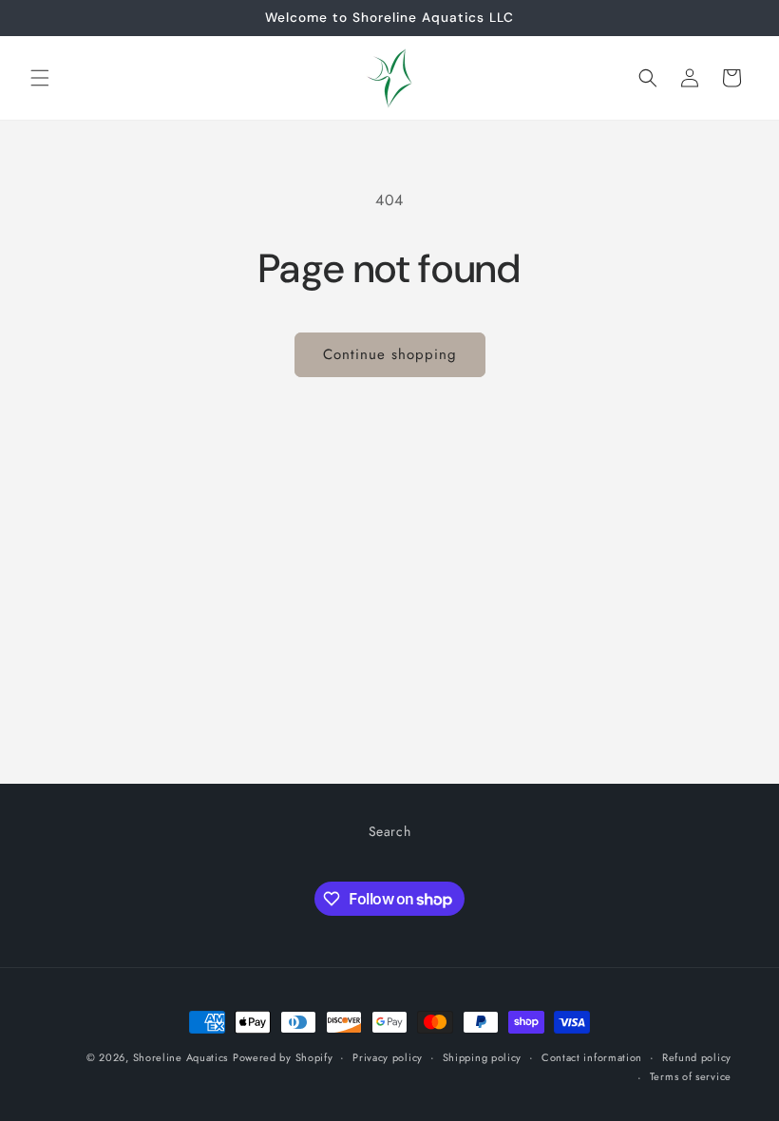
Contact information (592, 1057)
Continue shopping (390, 354)
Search (390, 831)
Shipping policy (482, 1057)
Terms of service (691, 1076)
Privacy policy (387, 1057)
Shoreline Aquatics (181, 1057)
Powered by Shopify (283, 1057)
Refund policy (697, 1057)
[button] (40, 78)
